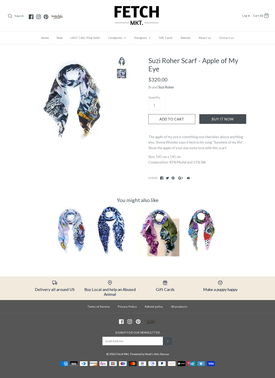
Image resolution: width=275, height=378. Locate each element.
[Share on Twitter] (167, 178)
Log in (246, 15)
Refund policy (154, 306)
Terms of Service (98, 306)
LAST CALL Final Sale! (85, 37)
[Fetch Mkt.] (137, 7)
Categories (117, 37)
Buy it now (223, 119)
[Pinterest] (46, 16)
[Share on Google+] (180, 178)
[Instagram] (38, 16)
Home (45, 37)
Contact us (226, 37)
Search (19, 15)
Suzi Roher (166, 87)
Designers (142, 37)
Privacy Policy (127, 306)
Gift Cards (166, 37)
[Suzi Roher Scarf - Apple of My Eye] (72, 99)
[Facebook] (31, 16)
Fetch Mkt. (122, 354)
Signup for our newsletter (137, 332)
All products (179, 306)
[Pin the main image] (173, 178)
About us (205, 37)
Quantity (154, 97)
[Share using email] (188, 178)
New (60, 37)
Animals (186, 37)
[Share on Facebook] (161, 178)
